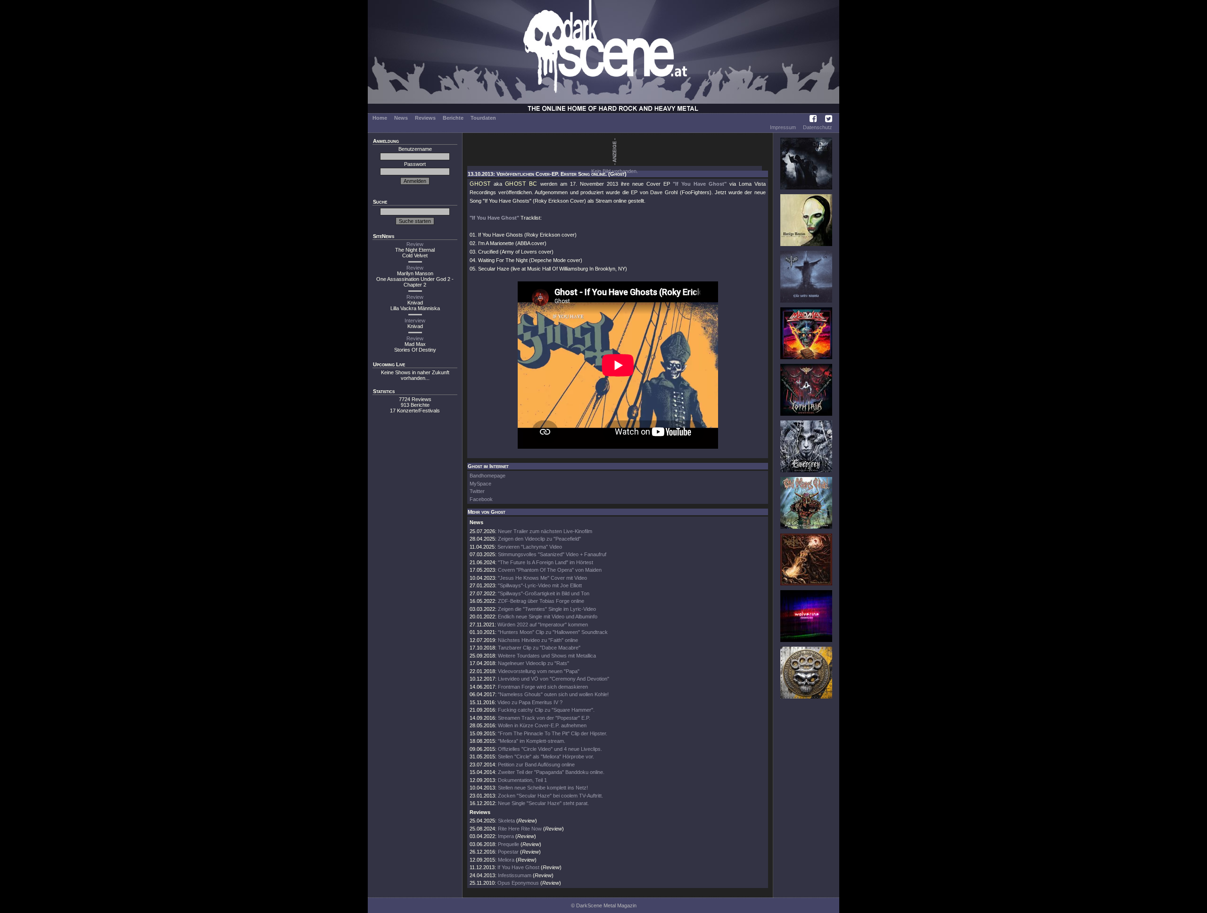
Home (379, 118)
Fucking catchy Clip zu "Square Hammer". (546, 710)
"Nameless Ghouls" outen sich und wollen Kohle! (553, 694)
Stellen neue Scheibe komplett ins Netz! (543, 787)
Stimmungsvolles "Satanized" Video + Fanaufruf (552, 554)
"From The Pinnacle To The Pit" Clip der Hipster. (552, 733)
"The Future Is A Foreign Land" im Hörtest (545, 562)
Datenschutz (817, 127)
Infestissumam (514, 875)
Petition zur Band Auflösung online (536, 764)
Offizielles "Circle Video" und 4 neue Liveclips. (550, 749)
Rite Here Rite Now (520, 828)
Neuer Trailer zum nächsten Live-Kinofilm (545, 531)
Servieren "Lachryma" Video (529, 547)
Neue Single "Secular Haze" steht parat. (543, 803)
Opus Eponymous (518, 883)
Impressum (783, 127)
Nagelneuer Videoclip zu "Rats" (533, 663)
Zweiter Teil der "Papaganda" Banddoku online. (551, 772)
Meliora (506, 860)
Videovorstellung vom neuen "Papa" (538, 671)
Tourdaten (483, 118)
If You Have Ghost (518, 867)
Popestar (508, 852)
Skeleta (506, 820)
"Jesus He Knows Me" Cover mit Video (542, 578)
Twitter (477, 491)
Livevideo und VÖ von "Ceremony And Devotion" (553, 679)
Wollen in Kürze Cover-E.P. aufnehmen (542, 725)
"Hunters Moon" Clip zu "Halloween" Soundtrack (553, 632)
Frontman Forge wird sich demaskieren (543, 687)
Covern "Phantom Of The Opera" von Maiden (550, 570)
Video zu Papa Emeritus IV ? (529, 702)
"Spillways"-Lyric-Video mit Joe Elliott (540, 585)
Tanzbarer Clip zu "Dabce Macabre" (539, 647)
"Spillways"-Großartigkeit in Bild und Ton (543, 593)
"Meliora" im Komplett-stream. (531, 741)
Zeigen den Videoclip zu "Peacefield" (539, 539)
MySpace (480, 483)
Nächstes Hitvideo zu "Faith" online (538, 640)
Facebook (481, 499)
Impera (506, 836)
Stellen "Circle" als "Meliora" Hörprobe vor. (546, 756)
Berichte (453, 118)
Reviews (425, 118)
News (401, 118)
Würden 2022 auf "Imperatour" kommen (542, 624)
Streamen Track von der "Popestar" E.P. (544, 718)
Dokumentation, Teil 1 (522, 780)
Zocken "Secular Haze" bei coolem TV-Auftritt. (550, 795)
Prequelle (508, 844)
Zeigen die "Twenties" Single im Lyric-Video (547, 609)
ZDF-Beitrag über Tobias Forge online (541, 601)
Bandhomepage (487, 475)
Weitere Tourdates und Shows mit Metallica (547, 655)
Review (414, 244)
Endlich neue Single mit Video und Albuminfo (547, 616)
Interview (415, 320)
